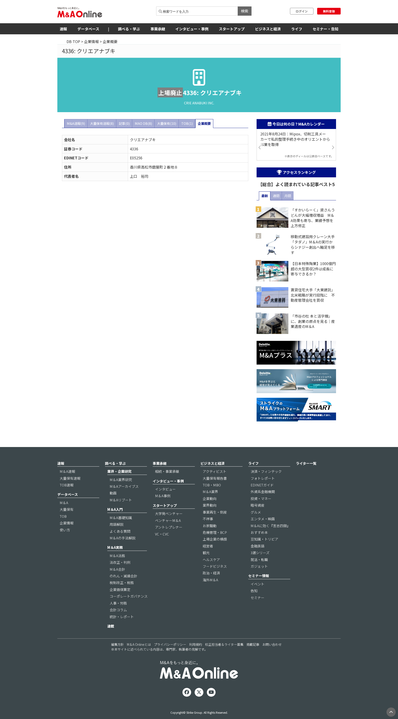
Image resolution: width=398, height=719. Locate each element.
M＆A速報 (67, 471)
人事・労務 (118, 603)
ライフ (296, 29)
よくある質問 (120, 531)
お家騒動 (210, 525)
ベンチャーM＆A (168, 520)
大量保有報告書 (215, 478)
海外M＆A (210, 579)
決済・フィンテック (266, 471)
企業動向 (210, 498)
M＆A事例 (162, 495)
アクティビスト (214, 471)
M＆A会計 (117, 569)
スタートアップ (232, 29)
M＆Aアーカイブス (124, 486)
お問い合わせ (272, 644)
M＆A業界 (210, 491)
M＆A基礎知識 (121, 517)
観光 (206, 552)
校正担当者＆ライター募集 (224, 644)
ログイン (302, 11)
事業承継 (157, 29)
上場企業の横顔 (215, 539)
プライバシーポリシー (170, 644)
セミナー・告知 (325, 29)
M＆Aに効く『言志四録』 (270, 525)
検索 (244, 11)
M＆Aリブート (121, 499)
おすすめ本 (259, 532)
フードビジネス (215, 566)
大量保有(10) (166, 123)
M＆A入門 (115, 509)
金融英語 (257, 546)
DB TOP (73, 41)
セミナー (257, 597)
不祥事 (208, 518)
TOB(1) (187, 123)
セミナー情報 (258, 575)
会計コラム (118, 609)
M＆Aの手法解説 (122, 537)
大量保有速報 (70, 478)
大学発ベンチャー (169, 513)
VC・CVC (162, 534)
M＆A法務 (117, 555)
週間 (276, 195)
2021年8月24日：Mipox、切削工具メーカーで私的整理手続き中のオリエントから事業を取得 (295, 139)
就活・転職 (259, 559)
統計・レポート (122, 616)
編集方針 (117, 644)
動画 (113, 493)
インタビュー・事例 (191, 29)
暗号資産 (257, 505)
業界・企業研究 (119, 471)
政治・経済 (211, 572)
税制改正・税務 (122, 582)
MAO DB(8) (143, 123)
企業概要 (204, 123)
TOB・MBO (212, 484)
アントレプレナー (168, 527)
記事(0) (124, 123)
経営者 (208, 546)
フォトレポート (263, 478)
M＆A (64, 502)
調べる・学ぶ (129, 29)
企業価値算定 (120, 589)
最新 (264, 195)
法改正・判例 (120, 562)
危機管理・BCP (215, 532)
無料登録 (329, 11)
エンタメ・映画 (263, 518)
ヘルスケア (211, 559)
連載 (110, 626)
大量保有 (66, 509)
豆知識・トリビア (264, 539)
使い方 (65, 529)
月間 (287, 195)
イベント (257, 584)
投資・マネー (261, 498)
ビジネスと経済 (268, 29)
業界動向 (210, 505)
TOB (63, 516)
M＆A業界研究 (121, 479)
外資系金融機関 (263, 491)
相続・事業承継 (167, 471)
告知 (254, 590)
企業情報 (91, 41)
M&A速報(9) (76, 123)
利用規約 (195, 644)
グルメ (256, 512)
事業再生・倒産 (215, 512)
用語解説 (116, 524)
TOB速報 (66, 484)
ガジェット (259, 566)
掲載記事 (252, 644)
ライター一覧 (306, 463)
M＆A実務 (115, 547)
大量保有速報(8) (102, 123)
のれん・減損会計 (123, 575)
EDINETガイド (262, 484)
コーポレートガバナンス (129, 596)
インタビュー (165, 489)
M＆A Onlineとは (139, 644)
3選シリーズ (260, 552)
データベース (88, 29)
